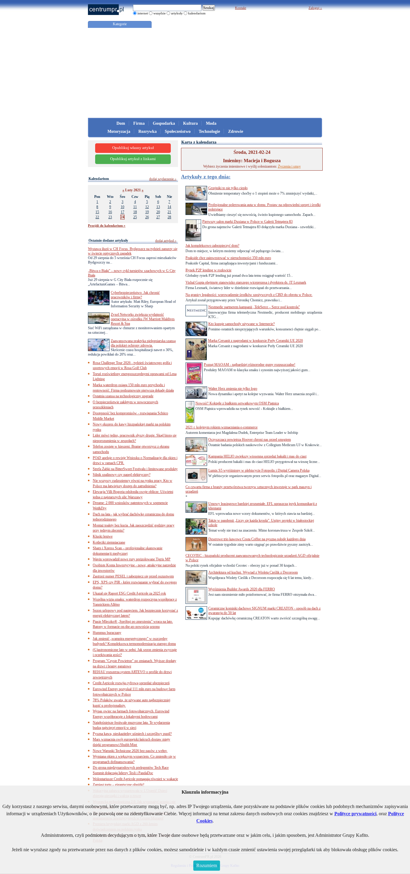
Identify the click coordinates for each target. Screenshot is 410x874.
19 (147, 212)
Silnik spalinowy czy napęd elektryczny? (121, 475)
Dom (120, 123)
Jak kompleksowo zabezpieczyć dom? (212, 245)
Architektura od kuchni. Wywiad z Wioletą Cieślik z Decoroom (253, 572)
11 (135, 207)
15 (97, 212)
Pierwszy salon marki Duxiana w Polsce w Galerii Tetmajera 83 (247, 221)
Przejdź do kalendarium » (106, 225)
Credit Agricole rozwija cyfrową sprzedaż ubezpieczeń (131, 683)
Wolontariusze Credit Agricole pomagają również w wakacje (135, 779)
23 (110, 217)
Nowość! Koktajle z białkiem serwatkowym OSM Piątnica (237, 403)
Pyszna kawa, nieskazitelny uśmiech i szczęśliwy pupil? (132, 734)
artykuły (177, 13)
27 (158, 217)
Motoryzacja (118, 131)
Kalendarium (99, 179)
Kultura (190, 123)
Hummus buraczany (107, 633)
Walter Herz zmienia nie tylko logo (232, 388)
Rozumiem (206, 865)
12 (147, 207)
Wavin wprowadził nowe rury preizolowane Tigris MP (131, 559)
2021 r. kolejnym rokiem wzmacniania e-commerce (221, 427)
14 (169, 207)
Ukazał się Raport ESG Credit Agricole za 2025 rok (129, 593)
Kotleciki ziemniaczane (109, 542)
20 (158, 212)
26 (147, 217)
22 (97, 217)
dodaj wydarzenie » (162, 178)
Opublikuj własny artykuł (133, 148)
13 (158, 207)
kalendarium (197, 13)
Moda (211, 123)
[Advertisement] (205, 73)
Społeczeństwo (178, 131)
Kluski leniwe (103, 536)
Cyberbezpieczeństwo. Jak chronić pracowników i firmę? (135, 295)
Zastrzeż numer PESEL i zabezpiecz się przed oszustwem (133, 576)
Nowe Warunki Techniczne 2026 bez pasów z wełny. (130, 751)
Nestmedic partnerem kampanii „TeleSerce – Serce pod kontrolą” (254, 307)
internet (142, 13)
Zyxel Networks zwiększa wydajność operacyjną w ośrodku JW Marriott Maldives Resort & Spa (143, 319)
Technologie (209, 131)
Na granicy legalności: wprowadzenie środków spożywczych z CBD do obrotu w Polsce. (248, 295)
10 (122, 207)
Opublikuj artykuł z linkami (133, 159)
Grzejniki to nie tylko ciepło (228, 188)
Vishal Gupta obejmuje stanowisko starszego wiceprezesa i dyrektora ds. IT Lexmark (245, 282)
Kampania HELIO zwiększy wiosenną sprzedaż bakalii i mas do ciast (257, 456)
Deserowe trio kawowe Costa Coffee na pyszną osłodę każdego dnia (257, 539)
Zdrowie (235, 131)
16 (110, 212)
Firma (139, 123)
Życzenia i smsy (289, 166)
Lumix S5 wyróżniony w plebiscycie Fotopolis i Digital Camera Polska (258, 470)
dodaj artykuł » (165, 240)
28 (169, 217)
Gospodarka (164, 123)
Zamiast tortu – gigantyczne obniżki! (118, 785)
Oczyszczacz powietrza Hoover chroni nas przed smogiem (249, 439)
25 (135, 217)
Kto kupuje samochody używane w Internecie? (241, 324)
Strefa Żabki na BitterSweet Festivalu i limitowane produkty (135, 469)
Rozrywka (147, 131)
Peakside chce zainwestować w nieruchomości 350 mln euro (228, 258)
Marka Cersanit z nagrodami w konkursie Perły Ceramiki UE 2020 (255, 341)
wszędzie (159, 13)
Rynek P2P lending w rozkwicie (208, 270)
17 (122, 212)
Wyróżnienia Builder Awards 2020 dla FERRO (241, 589)
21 (169, 212)
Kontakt (240, 8)
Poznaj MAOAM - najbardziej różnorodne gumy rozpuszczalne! (249, 364)
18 (135, 212)
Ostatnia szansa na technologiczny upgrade (123, 396)
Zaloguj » (315, 8)
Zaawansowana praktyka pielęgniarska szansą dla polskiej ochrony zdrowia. (143, 343)
